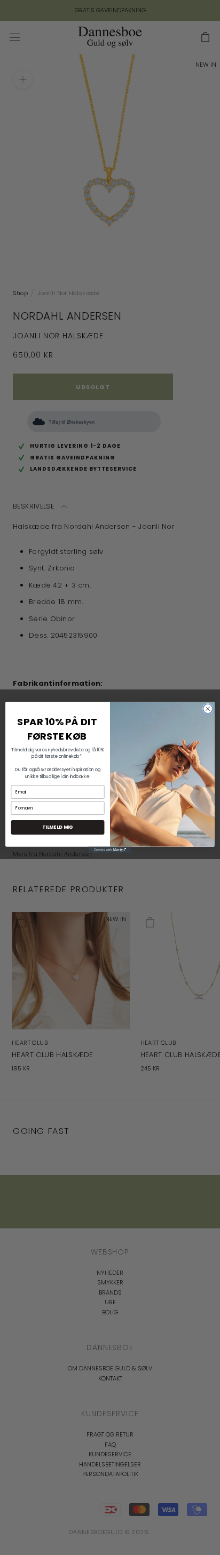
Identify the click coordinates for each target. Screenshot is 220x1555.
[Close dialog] (208, 708)
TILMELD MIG (57, 827)
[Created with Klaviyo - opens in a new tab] (110, 850)
